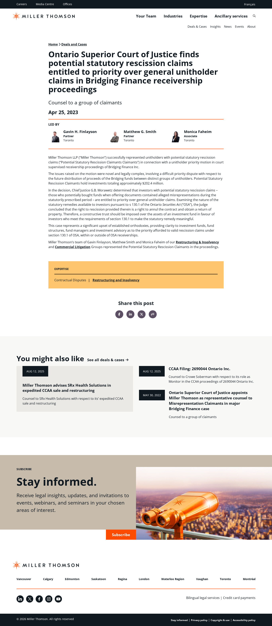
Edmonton (72, 579)
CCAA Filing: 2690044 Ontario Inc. (199, 368)
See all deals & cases (105, 360)
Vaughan (202, 579)
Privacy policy (199, 620)
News (228, 26)
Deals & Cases (197, 26)
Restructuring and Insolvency (116, 280)
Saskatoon (98, 579)
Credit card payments (239, 598)
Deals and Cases (74, 44)
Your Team (146, 16)
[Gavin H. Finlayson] (54, 136)
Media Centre (45, 4)
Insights (215, 26)
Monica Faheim (198, 131)
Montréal (249, 579)
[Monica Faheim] (175, 136)
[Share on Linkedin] (130, 314)
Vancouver (24, 579)
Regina (122, 579)
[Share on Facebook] (119, 314)
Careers (22, 4)
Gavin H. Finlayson (80, 131)
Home (53, 44)
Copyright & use (220, 620)
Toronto (225, 579)
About (251, 26)
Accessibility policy (244, 620)
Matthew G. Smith (140, 131)
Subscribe (121, 534)
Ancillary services (231, 16)
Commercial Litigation (72, 247)
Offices (67, 4)
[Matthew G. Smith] (115, 136)
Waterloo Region (172, 579)
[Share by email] (153, 314)
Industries (173, 16)
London (144, 579)
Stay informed (179, 620)
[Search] (254, 16)
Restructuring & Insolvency (197, 242)
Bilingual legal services (203, 598)
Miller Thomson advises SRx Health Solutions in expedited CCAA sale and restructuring (67, 387)
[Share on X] (142, 314)
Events (239, 26)
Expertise (198, 16)
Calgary (48, 579)
